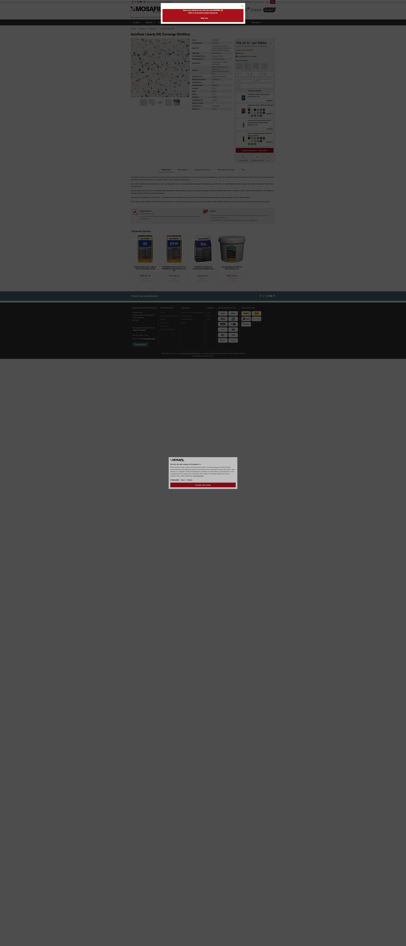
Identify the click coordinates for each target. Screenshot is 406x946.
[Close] (242, 6)
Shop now (204, 18)
